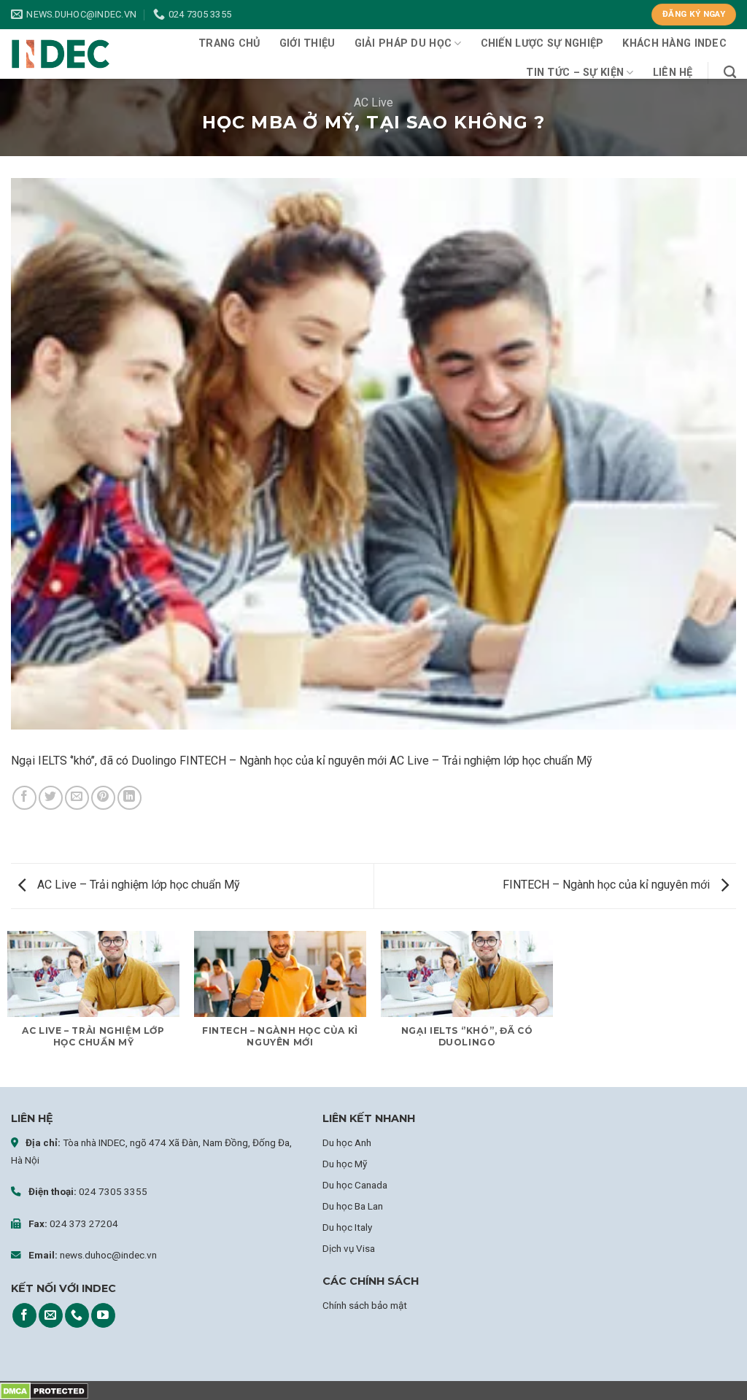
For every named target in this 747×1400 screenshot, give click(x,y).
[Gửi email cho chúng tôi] (51, 1315)
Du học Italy (347, 1227)
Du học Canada (354, 1185)
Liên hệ (673, 72)
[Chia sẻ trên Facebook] (24, 798)
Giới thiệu (307, 43)
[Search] (730, 73)
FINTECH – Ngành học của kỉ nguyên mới (608, 885)
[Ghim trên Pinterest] (103, 798)
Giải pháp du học (403, 43)
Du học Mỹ (344, 1163)
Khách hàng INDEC (674, 43)
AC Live (373, 102)
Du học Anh (346, 1142)
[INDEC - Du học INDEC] (60, 54)
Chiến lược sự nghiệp (542, 43)
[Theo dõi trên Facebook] (24, 1315)
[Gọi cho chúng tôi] (77, 1315)
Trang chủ (229, 43)
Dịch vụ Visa (348, 1248)
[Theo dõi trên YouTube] (103, 1315)
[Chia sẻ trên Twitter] (51, 798)
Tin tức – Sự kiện (575, 72)
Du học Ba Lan (352, 1206)
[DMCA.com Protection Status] (44, 1390)
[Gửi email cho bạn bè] (77, 798)
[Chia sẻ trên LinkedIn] (129, 798)
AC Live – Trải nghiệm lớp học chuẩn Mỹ (137, 885)
